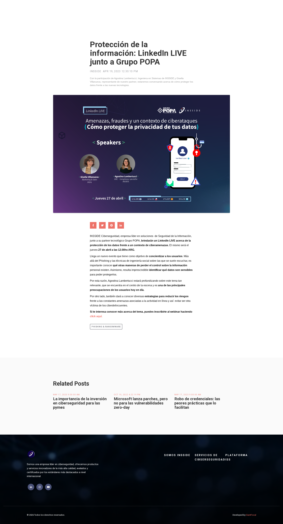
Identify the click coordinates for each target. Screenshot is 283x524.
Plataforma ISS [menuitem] (236, 457)
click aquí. (96, 316)
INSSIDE (95, 71)
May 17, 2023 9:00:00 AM (66, 394)
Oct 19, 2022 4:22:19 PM (127, 394)
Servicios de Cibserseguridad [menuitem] (209, 457)
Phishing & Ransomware (106, 326)
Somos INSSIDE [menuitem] (177, 455)
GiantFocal (251, 515)
